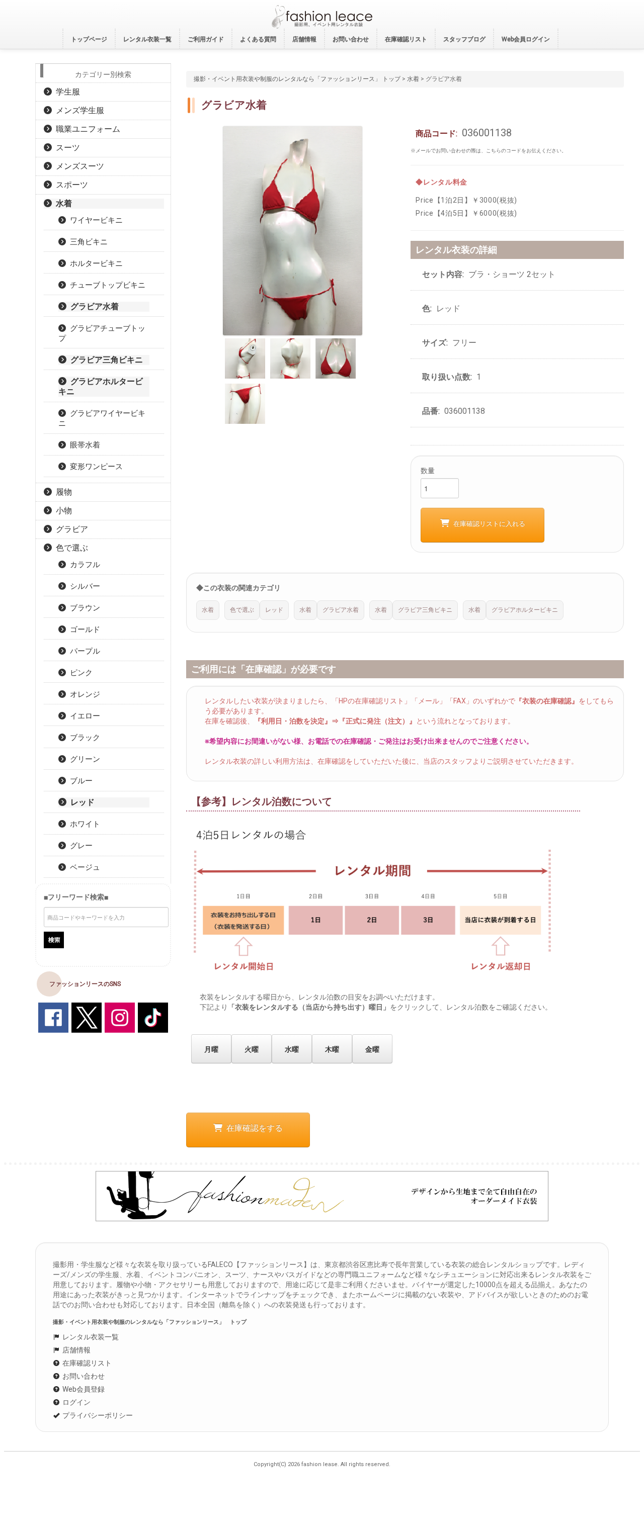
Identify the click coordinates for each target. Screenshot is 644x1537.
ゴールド (83, 629)
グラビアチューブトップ (101, 333)
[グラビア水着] (292, 230)
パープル (83, 651)
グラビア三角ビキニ (104, 360)
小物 (62, 510)
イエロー (83, 715)
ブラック (83, 737)
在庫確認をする (252, 1128)
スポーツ (70, 185)
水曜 (292, 1049)
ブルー (79, 780)
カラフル (83, 564)
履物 (62, 492)
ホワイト (83, 824)
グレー (79, 845)
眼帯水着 (83, 444)
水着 (413, 78)
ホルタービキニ (94, 263)
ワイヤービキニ (94, 220)
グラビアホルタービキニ (100, 386)
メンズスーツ (78, 166)
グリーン (83, 759)
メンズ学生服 (78, 110)
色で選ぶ (70, 548)
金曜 (372, 1049)
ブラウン (83, 607)
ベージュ (83, 867)
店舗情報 (76, 1350)
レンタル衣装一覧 (90, 1337)
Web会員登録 (83, 1389)
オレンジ (83, 694)
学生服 (66, 92)
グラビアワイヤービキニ (101, 418)
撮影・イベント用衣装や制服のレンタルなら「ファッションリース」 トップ (297, 78)
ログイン (76, 1402)
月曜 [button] (211, 1049)
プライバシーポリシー (97, 1415)
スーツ (66, 147)
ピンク (79, 672)
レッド (80, 802)
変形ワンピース (94, 466)
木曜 (332, 1049)
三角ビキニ (87, 241)
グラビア (70, 529)
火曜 (252, 1049)
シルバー (83, 586)
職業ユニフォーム (86, 129)
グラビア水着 (92, 306)
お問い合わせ (83, 1376)
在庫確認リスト (86, 1363)
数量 (428, 471)
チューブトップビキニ (105, 285)
